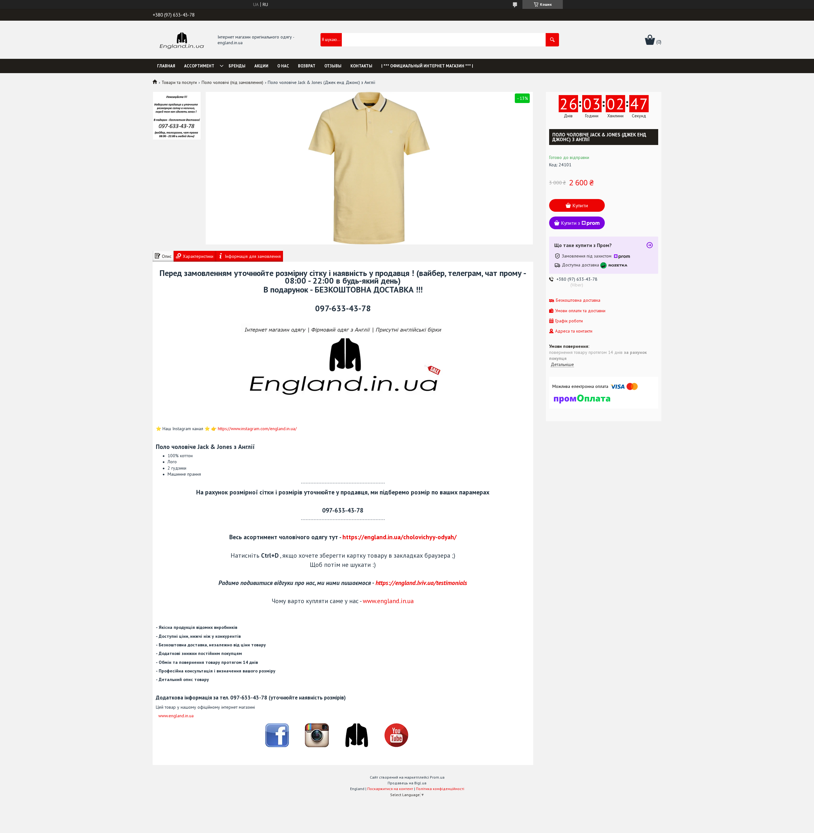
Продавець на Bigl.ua (407, 783)
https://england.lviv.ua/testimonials (421, 583)
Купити (580, 205)
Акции (261, 66)
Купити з (570, 223)
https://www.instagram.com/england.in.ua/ (257, 428)
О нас (283, 66)
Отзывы (332, 66)
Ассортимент (199, 66)
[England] (181, 40)
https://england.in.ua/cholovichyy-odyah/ (399, 537)
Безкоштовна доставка (578, 300)
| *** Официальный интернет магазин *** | (427, 66)
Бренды (237, 66)
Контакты (361, 66)
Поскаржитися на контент (390, 788)
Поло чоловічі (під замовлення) (232, 82)
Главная (166, 66)
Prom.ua (437, 777)
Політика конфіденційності (440, 788)
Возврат (306, 66)
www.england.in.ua (388, 601)
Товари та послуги (179, 82)
